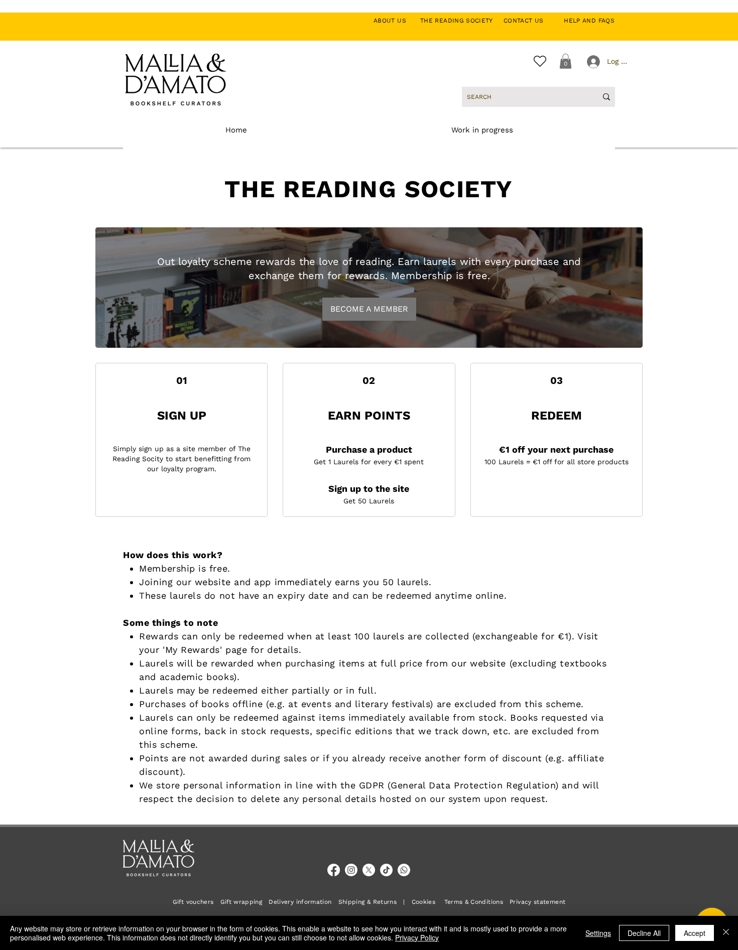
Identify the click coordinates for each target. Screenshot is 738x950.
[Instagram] (351, 870)
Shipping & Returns (367, 901)
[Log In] (592, 61)
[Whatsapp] (404, 870)
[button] (565, 61)
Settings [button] (598, 933)
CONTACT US (529, 20)
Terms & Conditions (473, 901)
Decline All (644, 933)
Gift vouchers (196, 901)
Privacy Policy (417, 937)
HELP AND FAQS (589, 20)
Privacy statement (537, 901)
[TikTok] (386, 870)
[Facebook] (333, 870)
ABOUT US (395, 20)
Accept (694, 933)
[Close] (726, 933)
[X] (368, 870)
